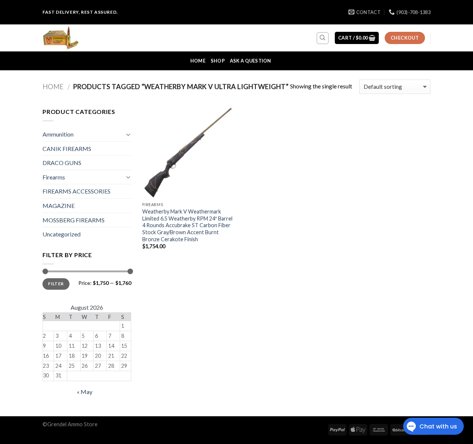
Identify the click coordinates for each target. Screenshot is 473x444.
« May (84, 391)
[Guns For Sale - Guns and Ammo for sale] (79, 37)
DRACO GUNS (61, 162)
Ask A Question (250, 61)
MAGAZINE (58, 205)
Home (197, 61)
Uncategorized (61, 234)
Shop (218, 61)
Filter (56, 283)
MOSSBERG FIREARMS (73, 219)
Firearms (53, 177)
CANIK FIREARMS (66, 148)
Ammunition (58, 134)
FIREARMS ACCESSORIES (76, 191)
